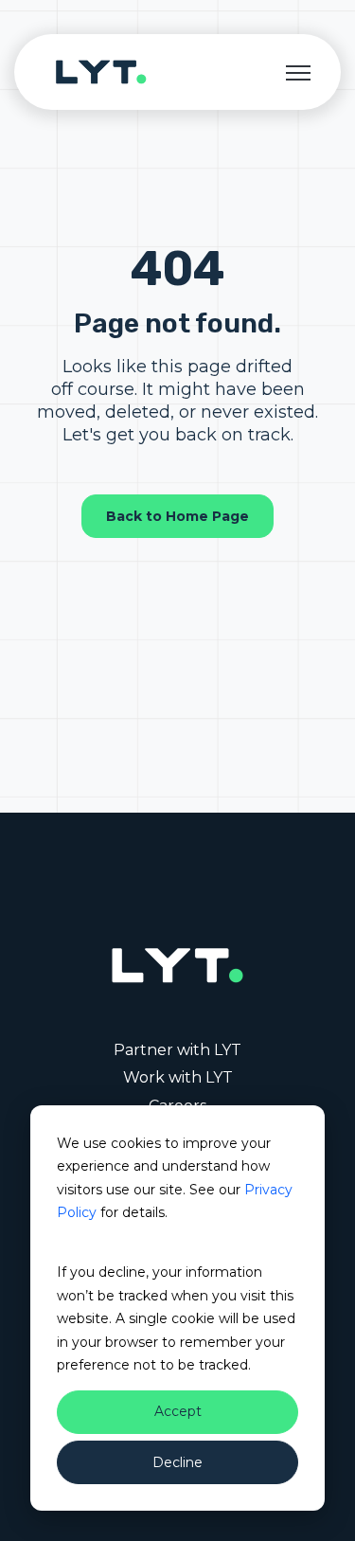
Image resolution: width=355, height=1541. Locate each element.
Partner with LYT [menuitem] (177, 1050)
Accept (178, 1411)
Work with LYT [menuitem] (178, 1077)
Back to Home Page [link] (177, 516)
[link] (101, 71)
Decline (177, 1462)
